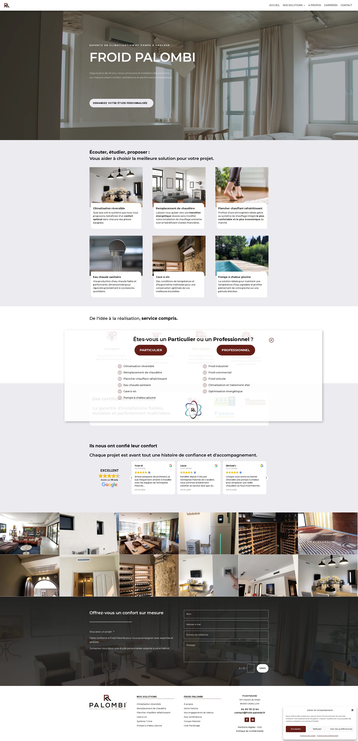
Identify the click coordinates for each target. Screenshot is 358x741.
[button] (352, 710)
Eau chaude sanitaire (107, 277)
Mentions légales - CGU (250, 727)
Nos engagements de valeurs (199, 712)
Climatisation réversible (149, 704)
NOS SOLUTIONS (292, 5)
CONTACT (346, 5)
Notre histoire (191, 708)
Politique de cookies (308, 736)
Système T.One (144, 721)
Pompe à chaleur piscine (234, 277)
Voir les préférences (341, 729)
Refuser (317, 729)
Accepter (296, 729)
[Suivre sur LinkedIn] (252, 720)
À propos (188, 704)
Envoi (263, 668)
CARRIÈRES (331, 5)
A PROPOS (314, 5)
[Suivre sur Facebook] (247, 720)
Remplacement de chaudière (151, 708)
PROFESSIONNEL (236, 350)
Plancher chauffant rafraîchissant (153, 712)
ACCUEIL (274, 5)
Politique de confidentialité (327, 736)
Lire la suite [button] (140, 490)
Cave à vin (162, 277)
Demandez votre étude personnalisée (120, 103)
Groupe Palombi (192, 721)
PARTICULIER (151, 350)
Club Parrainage (192, 725)
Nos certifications (193, 717)
